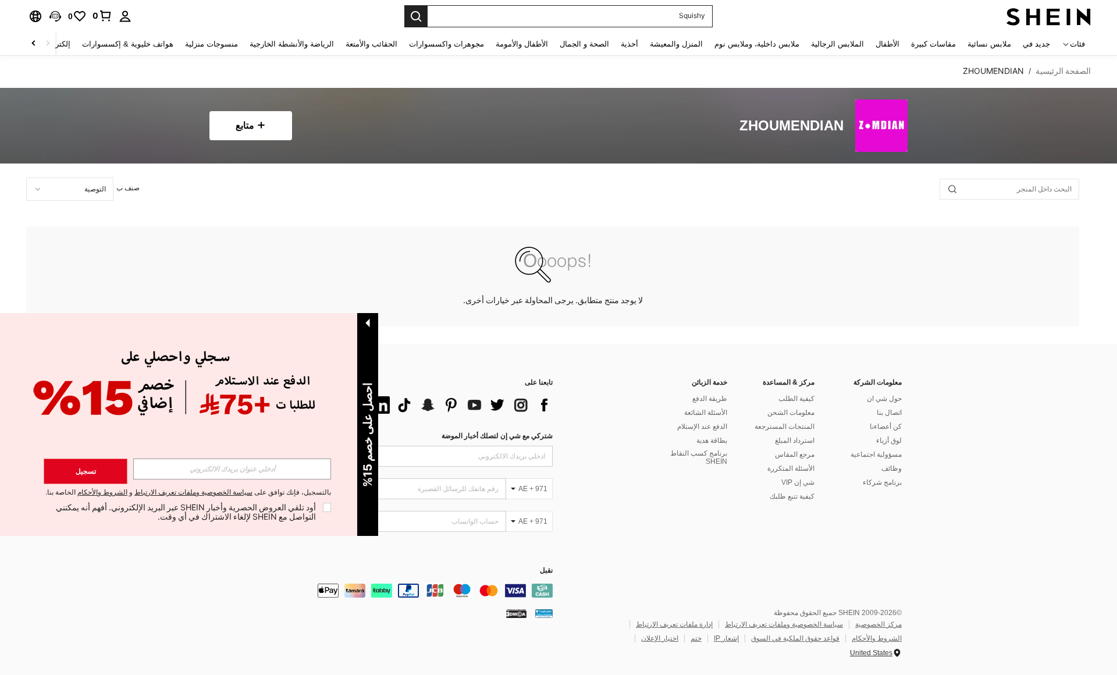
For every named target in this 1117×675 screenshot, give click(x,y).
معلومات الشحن (790, 412)
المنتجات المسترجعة (784, 426)
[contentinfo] (378, 591)
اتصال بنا (889, 412)
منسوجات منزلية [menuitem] (211, 44)
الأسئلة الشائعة (705, 412)
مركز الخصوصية (878, 624)
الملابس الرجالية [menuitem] (837, 44)
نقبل (546, 570)
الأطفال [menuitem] (887, 44)
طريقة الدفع (709, 399)
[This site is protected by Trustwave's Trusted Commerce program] (544, 613)
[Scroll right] (34, 44)
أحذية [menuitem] (629, 44)
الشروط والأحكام (877, 638)
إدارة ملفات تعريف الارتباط (674, 624)
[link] (102, 16)
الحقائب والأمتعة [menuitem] (371, 44)
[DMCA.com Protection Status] (516, 613)
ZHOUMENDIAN (791, 126)
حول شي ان (884, 399)
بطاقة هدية (711, 440)
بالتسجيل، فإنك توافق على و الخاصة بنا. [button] (188, 492)
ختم (696, 638)
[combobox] (69, 189)
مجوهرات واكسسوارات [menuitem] (446, 44)
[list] (460, 405)
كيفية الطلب (796, 399)
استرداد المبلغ (794, 440)
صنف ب (128, 188)
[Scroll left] (48, 44)
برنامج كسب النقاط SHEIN (698, 457)
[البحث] (416, 16)
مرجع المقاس (794, 454)
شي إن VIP (797, 482)
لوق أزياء (889, 440)
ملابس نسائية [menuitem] (989, 44)
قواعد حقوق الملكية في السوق (795, 638)
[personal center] (125, 16)
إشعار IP (726, 638)
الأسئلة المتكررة (790, 468)
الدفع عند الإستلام (702, 426)
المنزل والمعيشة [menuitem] (676, 44)
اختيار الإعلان (659, 638)
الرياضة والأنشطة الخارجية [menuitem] (292, 44)
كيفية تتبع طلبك (792, 496)
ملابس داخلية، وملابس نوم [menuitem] (756, 44)
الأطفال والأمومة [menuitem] (522, 44)
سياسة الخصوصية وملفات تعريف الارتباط (784, 624)
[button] (55, 16)
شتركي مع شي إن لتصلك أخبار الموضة (497, 436)
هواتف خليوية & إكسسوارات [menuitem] (127, 44)
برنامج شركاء (882, 482)
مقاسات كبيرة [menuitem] (933, 44)
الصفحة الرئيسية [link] (1063, 71)
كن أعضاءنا (886, 426)
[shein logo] (1048, 16)
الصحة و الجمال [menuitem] (584, 44)
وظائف (891, 468)
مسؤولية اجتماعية (876, 454)
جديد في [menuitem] (1036, 44)
